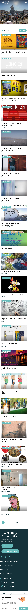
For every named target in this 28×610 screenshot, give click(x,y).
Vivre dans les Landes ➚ (12, 586)
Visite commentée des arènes (10, 272)
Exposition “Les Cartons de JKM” (12, 295)
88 (13, 522)
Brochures (7, 578)
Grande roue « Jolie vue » (9, 75)
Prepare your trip (7, 565)
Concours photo (6, 248)
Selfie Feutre (5, 513)
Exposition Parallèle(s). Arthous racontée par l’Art (11, 124)
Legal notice (12, 594)
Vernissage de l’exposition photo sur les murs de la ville (12, 224)
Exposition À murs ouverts (9, 416)
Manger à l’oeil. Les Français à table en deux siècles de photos (13, 99)
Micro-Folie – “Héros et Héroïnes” (12, 464)
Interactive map (6, 573)
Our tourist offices (10, 551)
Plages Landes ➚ (10, 582)
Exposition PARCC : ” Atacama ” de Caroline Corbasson (12, 149)
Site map (5, 594)
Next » (17, 522)
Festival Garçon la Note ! (9, 368)
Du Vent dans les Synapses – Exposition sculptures (10, 344)
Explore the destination (9, 561)
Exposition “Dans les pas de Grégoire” (13, 52)
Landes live (4, 569)
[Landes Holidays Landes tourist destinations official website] (5, 2)
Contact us (7, 546)
